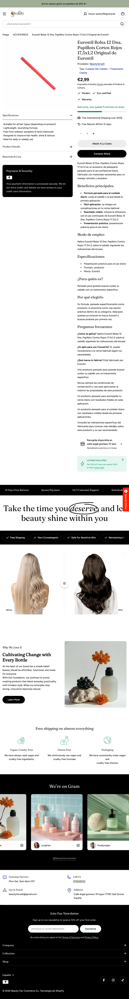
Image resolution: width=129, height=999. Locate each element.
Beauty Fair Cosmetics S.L (25, 990)
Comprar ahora (102, 153)
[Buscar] (122, 24)
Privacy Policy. (91, 937)
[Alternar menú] (4, 14)
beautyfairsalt (97, 63)
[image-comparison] (64, 583)
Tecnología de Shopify (52, 990)
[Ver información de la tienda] (121, 443)
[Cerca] (123, 460)
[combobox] (64, 24)
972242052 (79, 881)
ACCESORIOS (20, 34)
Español (7, 975)
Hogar (6, 34)
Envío (100, 84)
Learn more (99, 467)
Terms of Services (71, 937)
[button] (126, 499)
